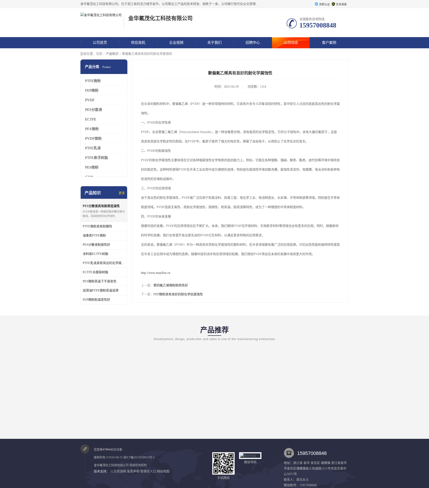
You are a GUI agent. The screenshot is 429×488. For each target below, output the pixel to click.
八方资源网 (118, 471)
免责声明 (133, 471)
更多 (122, 193)
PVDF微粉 (93, 138)
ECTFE (90, 119)
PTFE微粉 (93, 81)
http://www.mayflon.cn (155, 273)
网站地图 (163, 471)
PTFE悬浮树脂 (96, 158)
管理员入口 (148, 471)
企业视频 (176, 42)
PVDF (90, 100)
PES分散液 (93, 110)
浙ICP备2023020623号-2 (139, 457)
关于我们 (214, 42)
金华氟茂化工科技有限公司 (111, 465)
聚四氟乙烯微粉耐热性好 (171, 285)
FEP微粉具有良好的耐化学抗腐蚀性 (178, 294)
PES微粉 (92, 167)
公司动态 (291, 42)
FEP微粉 (92, 90)
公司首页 (100, 42)
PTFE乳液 (93, 148)
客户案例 (329, 42)
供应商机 (138, 42)
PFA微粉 (92, 129)
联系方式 (100, 54)
